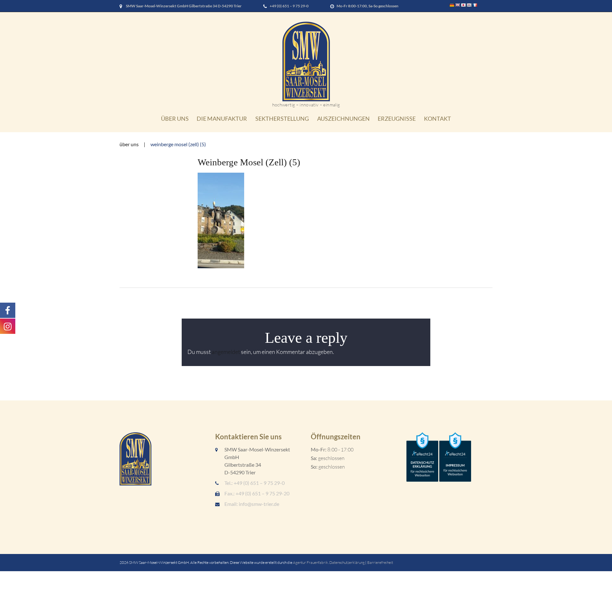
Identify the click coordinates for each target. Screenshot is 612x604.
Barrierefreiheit (380, 562)
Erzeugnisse (397, 118)
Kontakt (437, 118)
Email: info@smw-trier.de (251, 504)
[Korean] (469, 5)
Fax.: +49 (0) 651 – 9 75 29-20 (256, 493)
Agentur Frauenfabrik (310, 562)
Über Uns (175, 118)
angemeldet (226, 351)
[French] (474, 5)
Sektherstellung (282, 118)
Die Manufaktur (222, 118)
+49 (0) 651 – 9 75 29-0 (289, 6)
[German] (452, 5)
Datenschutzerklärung (347, 562)
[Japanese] (463, 5)
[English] (457, 5)
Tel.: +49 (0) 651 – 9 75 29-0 (254, 483)
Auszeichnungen (343, 118)
